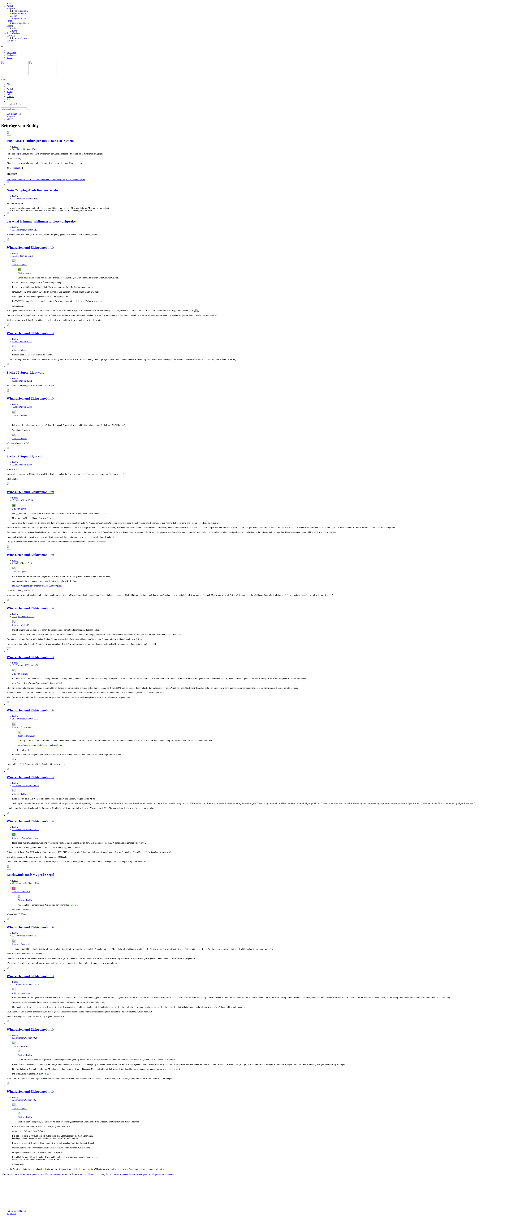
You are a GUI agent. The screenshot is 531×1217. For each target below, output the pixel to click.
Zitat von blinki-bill (20, 1046)
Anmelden (11, 52)
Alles (9, 84)
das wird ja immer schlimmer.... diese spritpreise (41, 221)
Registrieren (12, 55)
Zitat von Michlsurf (26, 736)
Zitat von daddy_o (20, 794)
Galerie (10, 94)
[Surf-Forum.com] (29, 74)
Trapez (18, 154)
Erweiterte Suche (14, 104)
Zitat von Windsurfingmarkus (25, 838)
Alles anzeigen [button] (18, 306)
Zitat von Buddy (25, 900)
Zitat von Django (19, 264)
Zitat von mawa (24, 273)
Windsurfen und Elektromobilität (30, 247)
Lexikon (10, 96)
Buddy (15, 146)
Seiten (9, 99)
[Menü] (2, 46)
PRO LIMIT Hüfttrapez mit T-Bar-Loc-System (40, 140)
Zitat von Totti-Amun (21, 727)
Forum (9, 91)
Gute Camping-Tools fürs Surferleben (33, 190)
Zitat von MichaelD (20, 625)
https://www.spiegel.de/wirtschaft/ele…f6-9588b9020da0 (37, 586)
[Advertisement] (352, 1189)
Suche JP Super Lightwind (25, 372)
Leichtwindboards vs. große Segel (30, 874)
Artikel (10, 89)
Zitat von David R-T (21, 891)
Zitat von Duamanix (21, 944)
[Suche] (2, 77)
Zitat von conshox (20, 674)
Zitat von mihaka (19, 350)
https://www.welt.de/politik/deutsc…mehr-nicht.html (40, 745)
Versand (16, 168)
